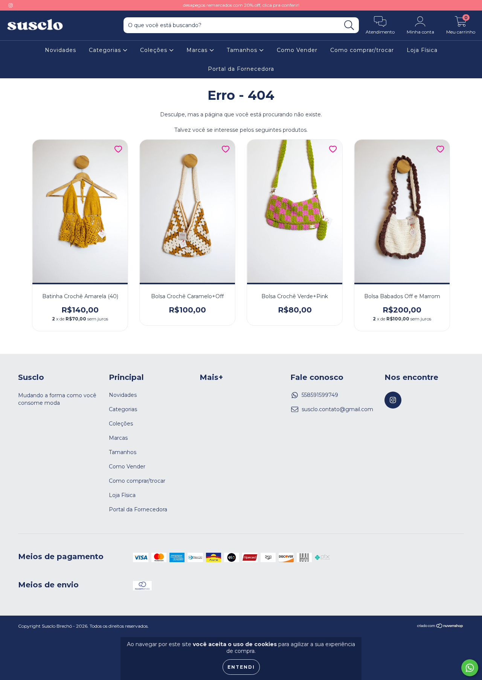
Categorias (106, 50)
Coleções (154, 50)
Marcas (197, 50)
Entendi (241, 667)
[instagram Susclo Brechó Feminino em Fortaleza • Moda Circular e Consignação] (10, 5)
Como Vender (297, 50)
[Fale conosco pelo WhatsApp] (469, 667)
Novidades (60, 50)
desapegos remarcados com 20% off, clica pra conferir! (241, 5)
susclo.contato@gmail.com (337, 409)
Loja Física (422, 50)
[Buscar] (349, 25)
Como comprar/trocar (362, 50)
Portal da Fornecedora (241, 69)
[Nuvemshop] (440, 627)
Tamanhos (243, 50)
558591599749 (320, 395)
